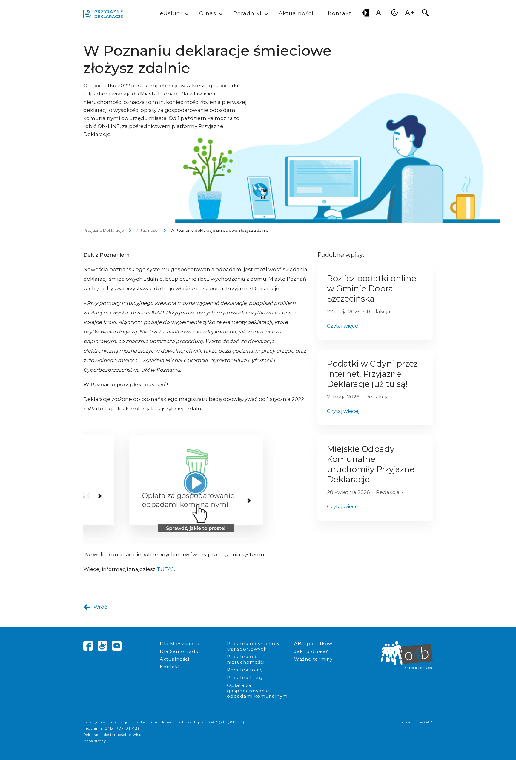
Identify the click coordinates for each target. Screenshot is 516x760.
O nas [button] (207, 13)
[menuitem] (365, 14)
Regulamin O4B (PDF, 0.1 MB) (111, 728)
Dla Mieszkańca (179, 643)
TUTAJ (165, 569)
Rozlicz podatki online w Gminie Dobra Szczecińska (371, 289)
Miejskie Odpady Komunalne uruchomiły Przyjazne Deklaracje (370, 464)
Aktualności (296, 13)
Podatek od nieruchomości (246, 659)
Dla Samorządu (179, 651)
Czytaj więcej (343, 326)
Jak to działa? (311, 651)
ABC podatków (313, 643)
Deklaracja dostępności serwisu (112, 735)
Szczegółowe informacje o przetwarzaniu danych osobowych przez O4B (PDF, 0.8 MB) (163, 722)
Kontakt (339, 13)
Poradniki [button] (247, 13)
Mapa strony (94, 741)
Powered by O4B (417, 722)
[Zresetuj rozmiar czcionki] (394, 14)
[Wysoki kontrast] (365, 14)
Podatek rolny (245, 670)
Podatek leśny (245, 677)
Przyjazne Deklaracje (103, 230)
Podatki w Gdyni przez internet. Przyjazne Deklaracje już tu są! (372, 374)
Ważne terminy (313, 659)
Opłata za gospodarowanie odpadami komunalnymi (258, 690)
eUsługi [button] (171, 13)
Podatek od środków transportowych (253, 646)
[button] (425, 14)
